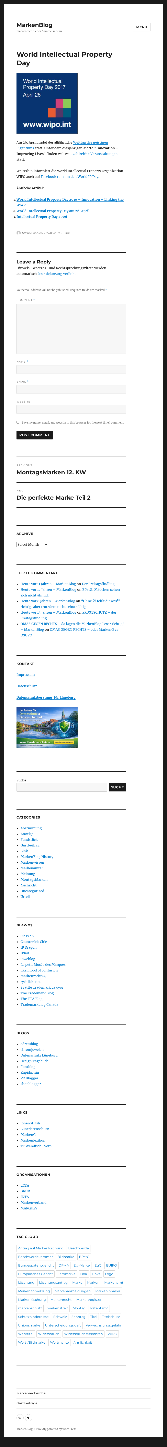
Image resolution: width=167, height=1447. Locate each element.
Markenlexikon (33, 1140)
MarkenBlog (34, 24)
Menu (141, 27)
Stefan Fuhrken (32, 233)
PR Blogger (29, 1078)
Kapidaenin (30, 1072)
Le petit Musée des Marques (43, 964)
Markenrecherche (31, 1393)
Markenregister (88, 1300)
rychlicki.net (31, 982)
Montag (79, 1308)
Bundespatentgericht (36, 1265)
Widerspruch (48, 1334)
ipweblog (28, 959)
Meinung (28, 874)
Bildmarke (65, 1257)
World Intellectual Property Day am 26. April (52, 211)
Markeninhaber (107, 1291)
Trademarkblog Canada (39, 1004)
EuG (97, 1265)
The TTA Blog (32, 999)
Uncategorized (32, 891)
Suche (21, 780)
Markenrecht (61, 1300)
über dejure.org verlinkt (57, 274)
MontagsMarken (34, 879)
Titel (93, 1317)
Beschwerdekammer (35, 1257)
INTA (25, 1197)
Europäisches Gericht (35, 1274)
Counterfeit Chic (34, 942)
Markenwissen (32, 862)
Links (96, 1274)
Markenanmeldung (34, 1291)
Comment (25, 300)
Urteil (25, 897)
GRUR (25, 1191)
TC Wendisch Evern (36, 1146)
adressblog (29, 1044)
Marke (77, 1282)
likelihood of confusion (39, 970)
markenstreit (57, 1308)
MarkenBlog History (37, 857)
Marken (93, 1282)
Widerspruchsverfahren (83, 1334)
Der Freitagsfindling (98, 584)
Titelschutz (111, 1317)
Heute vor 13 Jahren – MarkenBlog (48, 612)
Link (67, 233)
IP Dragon (29, 947)
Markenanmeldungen (73, 1291)
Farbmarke (67, 1274)
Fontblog (28, 1067)
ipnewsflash (30, 1123)
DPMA (64, 1265)
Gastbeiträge (26, 1403)
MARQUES (29, 1208)
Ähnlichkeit (83, 1342)
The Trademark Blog (37, 993)
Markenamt (113, 1282)
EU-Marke (82, 1265)
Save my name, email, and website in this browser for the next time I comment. (73, 422)
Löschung (26, 1282)
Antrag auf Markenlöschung (41, 1248)
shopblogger (31, 1084)
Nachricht (29, 885)
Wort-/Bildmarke (31, 1342)
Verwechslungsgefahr (103, 1325)
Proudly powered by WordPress (56, 1429)
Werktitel (25, 1334)
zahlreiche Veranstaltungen (95, 154)
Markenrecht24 (33, 976)
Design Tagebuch (34, 1061)
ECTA (25, 1185)
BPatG (84, 1257)
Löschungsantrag (53, 1282)
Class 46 (27, 936)
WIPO (112, 1334)
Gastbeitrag (30, 845)
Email (22, 381)
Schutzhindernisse (33, 1317)
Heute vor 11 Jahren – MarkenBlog (48, 584)
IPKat (25, 953)
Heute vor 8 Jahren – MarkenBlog (48, 601)
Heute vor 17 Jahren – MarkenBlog (48, 589)
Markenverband (33, 1202)
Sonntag (78, 1317)
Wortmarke (59, 1342)
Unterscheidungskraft (63, 1325)
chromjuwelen (32, 1050)
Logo (109, 1274)
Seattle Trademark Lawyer (42, 987)
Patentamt (99, 1308)
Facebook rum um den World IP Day (69, 177)
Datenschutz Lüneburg (39, 1055)
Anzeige (27, 834)
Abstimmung (31, 828)
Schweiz (60, 1317)
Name (22, 361)
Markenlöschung (32, 1300)
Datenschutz (26, 686)
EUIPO (111, 1265)
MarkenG (28, 1135)
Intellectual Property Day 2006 (41, 217)
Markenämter (32, 868)
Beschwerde (78, 1248)
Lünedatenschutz (35, 1129)
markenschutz (30, 1308)
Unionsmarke (29, 1325)
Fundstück (29, 839)
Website (23, 401)
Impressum (25, 675)
